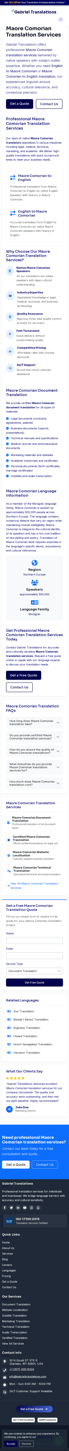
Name (10, 933)
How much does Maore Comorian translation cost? (32, 783)
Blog (5, 1259)
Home (6, 1242)
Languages (9, 1270)
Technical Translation (15, 1326)
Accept (11, 1443)
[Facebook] (4, 1207)
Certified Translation (14, 1338)
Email (9, 948)
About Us (8, 1248)
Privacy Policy (44, 1437)
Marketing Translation (16, 1321)
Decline (26, 1443)
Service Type (14, 964)
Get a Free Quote (23, 675)
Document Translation (16, 1304)
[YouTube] (24, 1207)
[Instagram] (31, 1207)
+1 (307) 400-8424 (21, 1369)
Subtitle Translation (14, 1315)
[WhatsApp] (38, 1207)
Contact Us (49, 104)
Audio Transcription (14, 1332)
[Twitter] (11, 1207)
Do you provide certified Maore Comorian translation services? (30, 737)
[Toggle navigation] (61, 19)
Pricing (6, 1276)
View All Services (13, 1343)
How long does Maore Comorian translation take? (31, 722)
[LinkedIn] (18, 1207)
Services (7, 1253)
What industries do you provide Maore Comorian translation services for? (30, 767)
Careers (7, 1265)
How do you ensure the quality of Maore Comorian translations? (31, 751)
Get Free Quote (34, 982)
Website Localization (15, 1310)
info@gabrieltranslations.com (27, 1376)
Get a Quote (19, 104)
